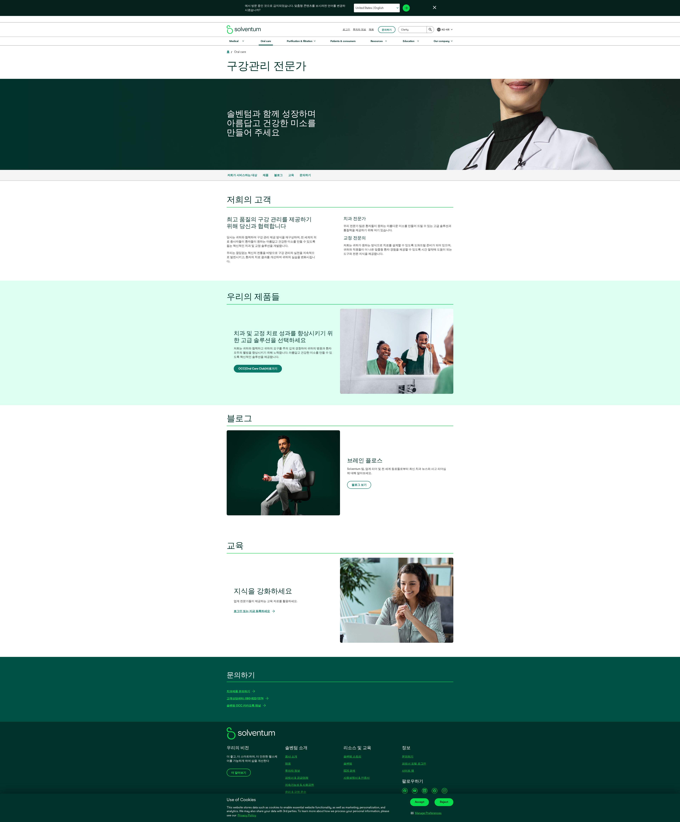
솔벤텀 (348, 763)
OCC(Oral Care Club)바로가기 (257, 370)
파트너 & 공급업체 (296, 777)
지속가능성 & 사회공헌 (299, 785)
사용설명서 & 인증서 (357, 777)
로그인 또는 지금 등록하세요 (253, 611)
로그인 (346, 29)
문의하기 (407, 756)
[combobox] (416, 29)
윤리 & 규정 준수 (295, 792)
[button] (426, 813)
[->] (406, 8)
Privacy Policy (247, 815)
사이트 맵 (408, 770)
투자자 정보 (359, 29)
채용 (371, 29)
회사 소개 (291, 756)
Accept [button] (419, 802)
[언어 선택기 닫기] (434, 7)
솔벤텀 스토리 (352, 756)
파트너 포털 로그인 (414, 763)
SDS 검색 (349, 770)
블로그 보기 (359, 484)
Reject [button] (444, 802)
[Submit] (430, 29)
